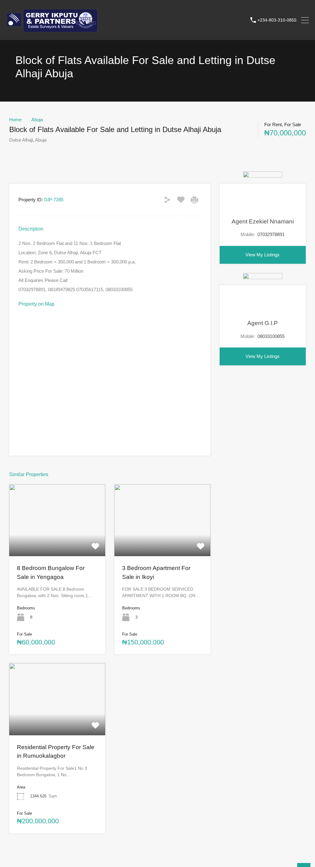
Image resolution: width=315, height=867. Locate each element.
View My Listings (262, 254)
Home (15, 119)
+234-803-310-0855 (277, 20)
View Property (57, 541)
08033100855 (271, 336)
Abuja (37, 119)
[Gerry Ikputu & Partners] (52, 32)
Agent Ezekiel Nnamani (263, 221)
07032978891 (271, 234)
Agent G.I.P (262, 323)
